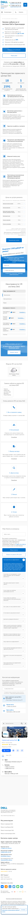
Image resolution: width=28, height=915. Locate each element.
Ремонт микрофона (7, 224)
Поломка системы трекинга (5, 318)
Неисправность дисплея (6, 312)
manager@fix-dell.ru (6, 860)
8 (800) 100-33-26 (6, 852)
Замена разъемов (6, 207)
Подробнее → (22, 312)
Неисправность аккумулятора (6, 324)
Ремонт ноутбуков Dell (7, 827)
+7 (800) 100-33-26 (15, 5)
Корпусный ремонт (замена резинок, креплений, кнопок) (9, 212)
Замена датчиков (6, 216)
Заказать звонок (14, 352)
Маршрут (7, 750)
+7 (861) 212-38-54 (15, 2)
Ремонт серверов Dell (7, 824)
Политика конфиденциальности (14, 898)
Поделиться (2, 886)
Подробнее (14, 437)
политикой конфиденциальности (16, 274)
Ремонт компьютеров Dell (8, 833)
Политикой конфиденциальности (17, 693)
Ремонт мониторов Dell (7, 830)
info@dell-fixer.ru (6, 856)
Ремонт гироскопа (6, 220)
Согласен (23, 909)
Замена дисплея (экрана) (8, 203)
